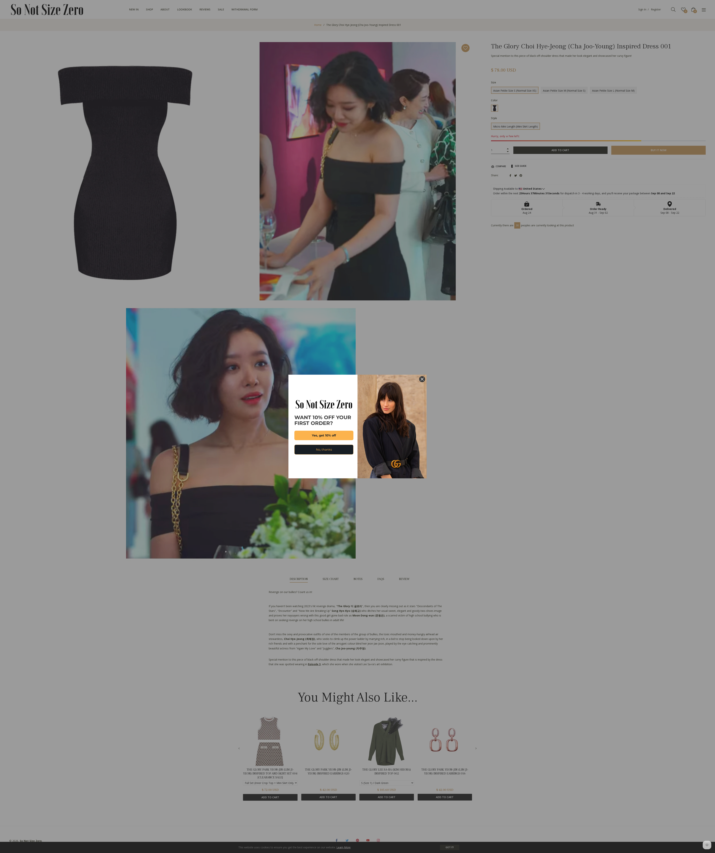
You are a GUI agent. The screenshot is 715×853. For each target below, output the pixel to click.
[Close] (422, 379)
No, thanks (324, 449)
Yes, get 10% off (324, 435)
